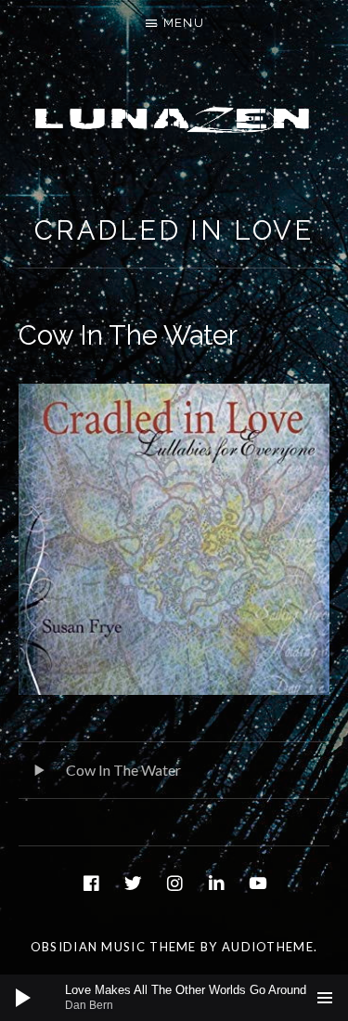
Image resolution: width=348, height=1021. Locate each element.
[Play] (23, 998)
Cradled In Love (174, 230)
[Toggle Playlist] (325, 998)
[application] (174, 998)
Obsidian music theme (114, 946)
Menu (183, 23)
